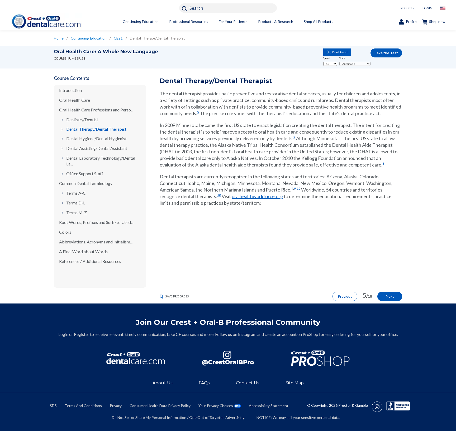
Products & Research (275, 21)
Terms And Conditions (83, 405)
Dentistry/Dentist (82, 119)
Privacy (116, 405)
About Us (162, 382)
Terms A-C (76, 192)
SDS (53, 405)
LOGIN (427, 8)
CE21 (118, 38)
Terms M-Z (76, 212)
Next (390, 296)
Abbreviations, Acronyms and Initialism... (95, 241)
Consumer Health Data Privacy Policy (160, 405)
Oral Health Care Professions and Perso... (96, 109)
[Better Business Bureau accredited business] (398, 406)
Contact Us (247, 382)
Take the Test (386, 53)
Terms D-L (75, 202)
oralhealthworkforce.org (257, 196)
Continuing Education (141, 21)
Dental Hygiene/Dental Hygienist (96, 138)
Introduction (70, 90)
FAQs (204, 382)
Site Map (295, 382)
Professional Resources (188, 21)
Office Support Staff (84, 173)
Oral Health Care (74, 99)
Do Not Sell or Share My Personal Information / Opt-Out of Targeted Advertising (178, 417)
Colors (65, 231)
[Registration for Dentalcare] (135, 358)
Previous (345, 296)
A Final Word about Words (83, 251)
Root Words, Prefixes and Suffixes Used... (96, 222)
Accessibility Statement (268, 405)
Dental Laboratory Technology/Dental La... (100, 160)
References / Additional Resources (90, 261)
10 (298, 188)
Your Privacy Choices (215, 405)
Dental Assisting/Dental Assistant (96, 148)
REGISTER (408, 8)
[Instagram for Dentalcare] (228, 358)
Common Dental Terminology (85, 183)
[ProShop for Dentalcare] (320, 358)
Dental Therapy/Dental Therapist (96, 128)
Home (59, 38)
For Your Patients (233, 21)
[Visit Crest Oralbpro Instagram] (379, 406)
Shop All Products (318, 21)
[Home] (46, 21)
